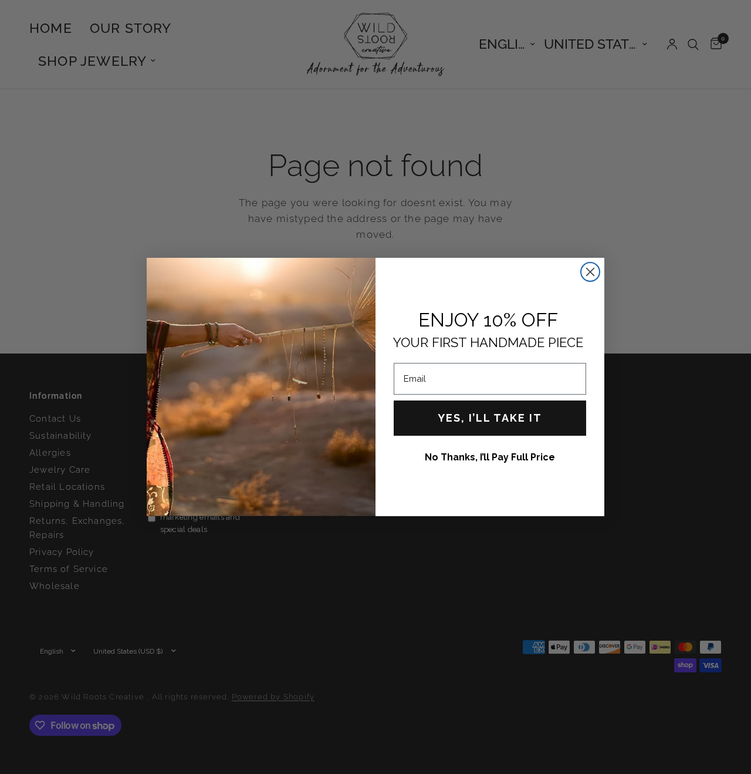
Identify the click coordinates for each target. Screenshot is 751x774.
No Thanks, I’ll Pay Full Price (490, 457)
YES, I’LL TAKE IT (490, 418)
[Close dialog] (590, 272)
